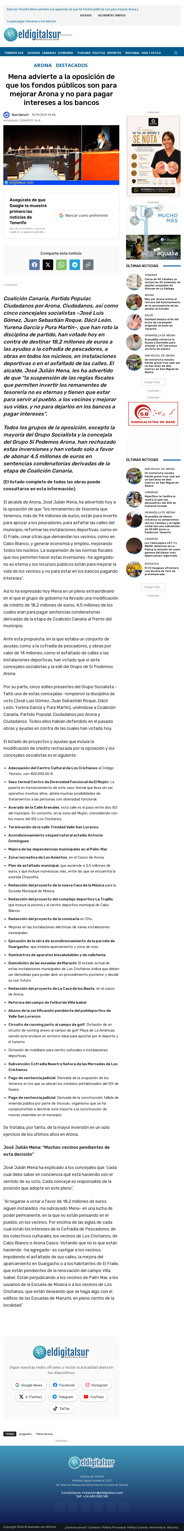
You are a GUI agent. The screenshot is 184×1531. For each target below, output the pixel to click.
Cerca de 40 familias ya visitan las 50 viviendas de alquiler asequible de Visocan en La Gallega (162, 284)
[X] (111, 1507)
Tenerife (151, 275)
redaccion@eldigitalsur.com (102, 1492)
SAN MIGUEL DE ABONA (160, 355)
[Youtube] (123, 1507)
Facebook (67, 1385)
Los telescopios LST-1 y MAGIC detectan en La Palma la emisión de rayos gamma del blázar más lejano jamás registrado (162, 549)
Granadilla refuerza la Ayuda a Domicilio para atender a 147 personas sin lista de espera (161, 344)
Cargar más (152, 382)
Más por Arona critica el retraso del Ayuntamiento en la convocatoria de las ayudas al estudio (162, 304)
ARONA (43, 65)
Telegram (66, 1397)
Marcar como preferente (86, 215)
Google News (31, 1385)
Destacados (72, 65)
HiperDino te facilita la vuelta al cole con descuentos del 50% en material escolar (160, 501)
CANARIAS (151, 492)
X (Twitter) (33, 1397)
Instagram (100, 1385)
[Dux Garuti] (7, 115)
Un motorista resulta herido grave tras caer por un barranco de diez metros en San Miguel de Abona (162, 366)
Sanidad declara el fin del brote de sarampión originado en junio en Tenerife (161, 324)
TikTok (64, 1409)
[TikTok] (98, 1507)
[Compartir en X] (48, 264)
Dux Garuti (20, 114)
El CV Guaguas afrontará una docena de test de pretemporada (161, 571)
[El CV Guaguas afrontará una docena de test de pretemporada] (134, 569)
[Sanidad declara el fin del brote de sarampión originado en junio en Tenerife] (134, 322)
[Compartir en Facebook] (34, 264)
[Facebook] (60, 1507)
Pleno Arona (44, 1434)
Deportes (152, 564)
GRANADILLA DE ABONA (160, 335)
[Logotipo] (32, 35)
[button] (176, 52)
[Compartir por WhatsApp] (61, 264)
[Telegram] (85, 1507)
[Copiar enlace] (88, 264)
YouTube (97, 1397)
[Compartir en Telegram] (74, 264)
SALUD (149, 315)
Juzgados (25, 1434)
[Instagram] (73, 1507)
